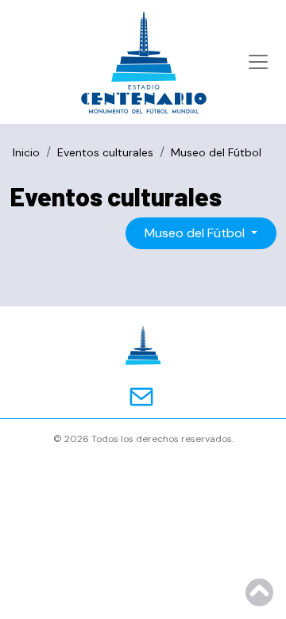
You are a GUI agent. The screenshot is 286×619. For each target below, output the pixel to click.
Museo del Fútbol (196, 233)
